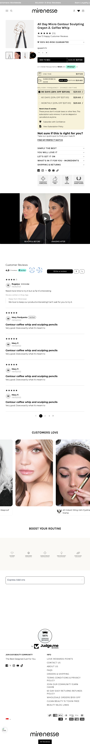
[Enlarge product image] (20, 34)
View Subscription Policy (53, 126)
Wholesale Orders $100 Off (64, 697)
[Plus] (46, 52)
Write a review (60, 271)
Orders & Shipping (58, 674)
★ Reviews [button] (45, 742)
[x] (10, 665)
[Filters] (76, 271)
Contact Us (54, 663)
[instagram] (13, 665)
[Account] (74, 11)
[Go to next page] (54, 416)
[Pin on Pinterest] (49, 170)
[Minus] (39, 52)
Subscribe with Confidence (54, 122)
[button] (57, 170)
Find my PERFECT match (50, 140)
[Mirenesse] (45, 10)
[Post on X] (46, 170)
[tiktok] (21, 665)
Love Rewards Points (60, 659)
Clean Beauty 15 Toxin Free (63, 701)
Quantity (42, 48)
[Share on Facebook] (38, 170)
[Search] (11, 11)
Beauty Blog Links (58, 705)
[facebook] (6, 665)
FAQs (49, 670)
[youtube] (17, 665)
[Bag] (83, 11)
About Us (52, 666)
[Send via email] (53, 170)
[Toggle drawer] (7, 11)
